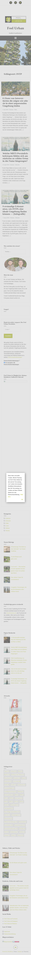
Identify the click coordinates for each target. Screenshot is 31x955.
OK (22, 499)
